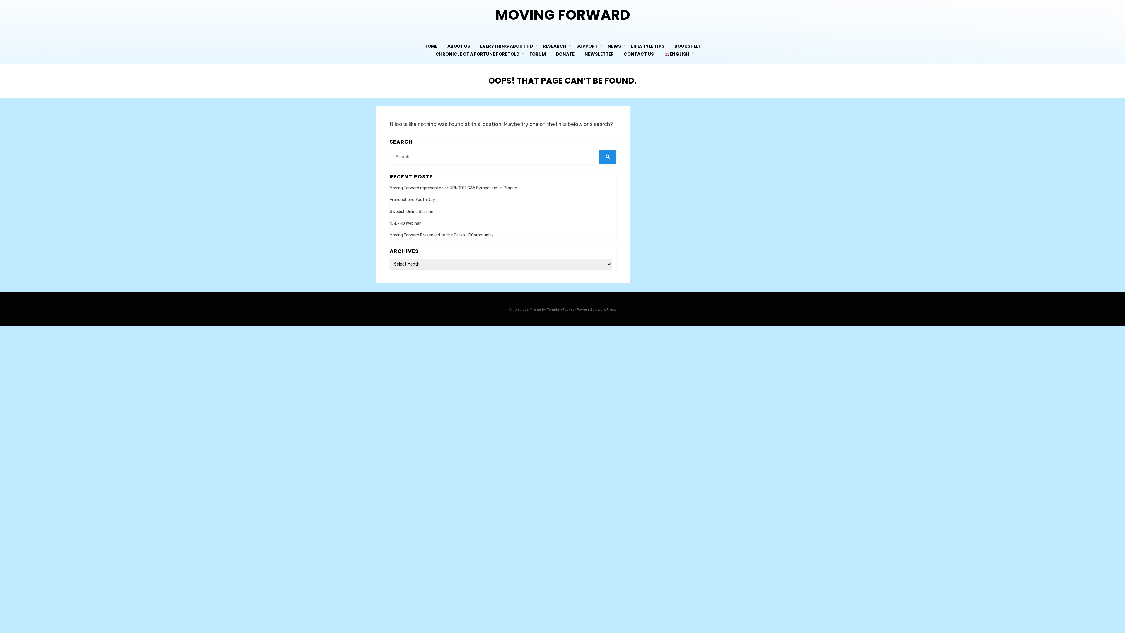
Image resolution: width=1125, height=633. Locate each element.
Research (554, 46)
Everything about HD (506, 46)
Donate (565, 54)
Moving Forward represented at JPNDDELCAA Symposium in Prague (453, 188)
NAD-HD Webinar (405, 223)
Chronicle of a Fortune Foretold (477, 54)
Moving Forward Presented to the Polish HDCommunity (442, 235)
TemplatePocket (560, 309)
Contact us (639, 54)
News (614, 46)
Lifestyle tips (647, 46)
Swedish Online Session (411, 211)
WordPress (607, 309)
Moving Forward (562, 15)
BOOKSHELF (687, 46)
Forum (537, 54)
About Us (458, 46)
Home (430, 46)
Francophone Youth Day (412, 199)
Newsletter (599, 54)
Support (587, 46)
